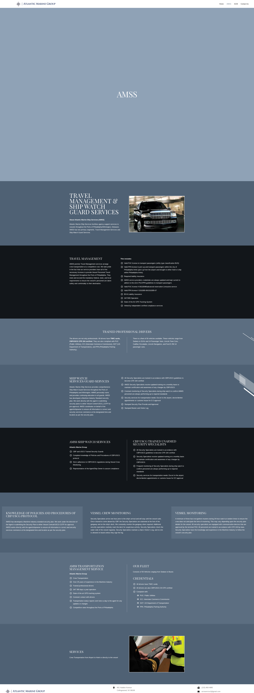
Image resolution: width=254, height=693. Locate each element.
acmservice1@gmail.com (211, 691)
